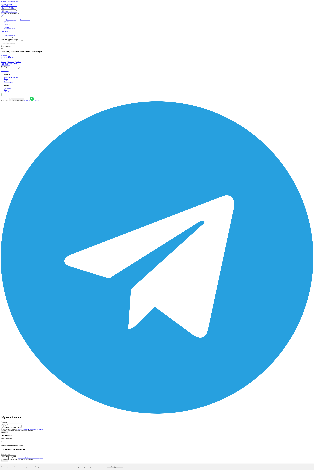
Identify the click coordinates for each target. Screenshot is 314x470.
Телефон (3, 426)
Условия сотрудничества (11, 77)
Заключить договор (9, 28)
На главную (4, 55)
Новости (6, 91)
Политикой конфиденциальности (115, 467)
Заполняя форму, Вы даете (23, 429)
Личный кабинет (7, 4)
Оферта (6, 80)
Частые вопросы (8, 82)
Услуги (6, 25)
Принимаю (308, 467)
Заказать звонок (5, 3)
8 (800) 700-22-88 (5, 31)
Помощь (10, 1)
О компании (4, 1)
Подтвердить (4, 432)
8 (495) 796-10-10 (5, 65)
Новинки (6, 27)
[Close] (1, 45)
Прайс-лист (7, 24)
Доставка (6, 21)
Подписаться (4, 461)
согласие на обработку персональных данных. (30, 429)
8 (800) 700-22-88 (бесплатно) (9, 6)
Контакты (15, 1)
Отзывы (6, 79)
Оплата (6, 23)
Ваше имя (4, 422)
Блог (5, 90)
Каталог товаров (11, 20)
